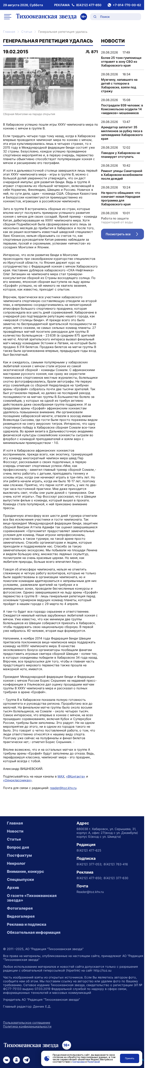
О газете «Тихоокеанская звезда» (32, 898)
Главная (9, 32)
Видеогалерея (21, 916)
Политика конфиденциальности (27, 1026)
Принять (129, 1058)
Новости (15, 831)
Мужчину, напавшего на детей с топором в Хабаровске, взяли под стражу (119, 85)
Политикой (93, 1061)
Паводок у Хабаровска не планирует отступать (120, 155)
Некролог (16, 863)
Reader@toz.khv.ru (90, 892)
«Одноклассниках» (17, 780)
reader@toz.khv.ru (63, 788)
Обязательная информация (33, 932)
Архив (13, 887)
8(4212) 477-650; (89, 878)
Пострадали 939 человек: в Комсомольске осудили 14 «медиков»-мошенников (122, 109)
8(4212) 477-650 (88, 5)
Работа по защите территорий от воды (117, 220)
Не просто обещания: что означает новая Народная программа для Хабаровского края (120, 198)
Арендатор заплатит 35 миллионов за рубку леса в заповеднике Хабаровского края (122, 133)
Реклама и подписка (26, 924)
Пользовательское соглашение (26, 1022)
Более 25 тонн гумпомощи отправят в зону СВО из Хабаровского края (121, 61)
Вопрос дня (18, 847)
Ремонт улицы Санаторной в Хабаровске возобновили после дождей (122, 174)
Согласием (78, 1061)
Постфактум (19, 855)
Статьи (26, 32)
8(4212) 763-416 (116, 864)
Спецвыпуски (20, 879)
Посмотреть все (125, 235)
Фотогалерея (20, 908)
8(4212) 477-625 (89, 850)
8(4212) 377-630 (116, 878)
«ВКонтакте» (75, 776)
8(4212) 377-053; (89, 864)
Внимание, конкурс (25, 871)
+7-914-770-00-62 (127, 5)
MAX (61, 776)
